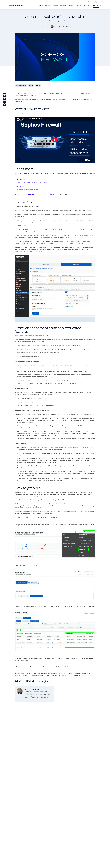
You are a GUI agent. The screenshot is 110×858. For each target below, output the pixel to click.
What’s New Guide (33, 194)
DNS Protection (21, 186)
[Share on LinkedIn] (4, 101)
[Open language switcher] (100, 2)
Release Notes (49, 194)
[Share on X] (4, 98)
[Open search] (96, 2)
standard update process (42, 504)
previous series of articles (84, 173)
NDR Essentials (21, 179)
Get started (96, 6)
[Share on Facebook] (4, 104)
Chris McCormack (64, 26)
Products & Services (21, 85)
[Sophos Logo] (16, 5)
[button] (90, 2)
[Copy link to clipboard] (4, 95)
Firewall (31, 85)
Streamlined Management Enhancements (28, 189)
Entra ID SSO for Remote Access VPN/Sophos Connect (32, 182)
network (38, 85)
